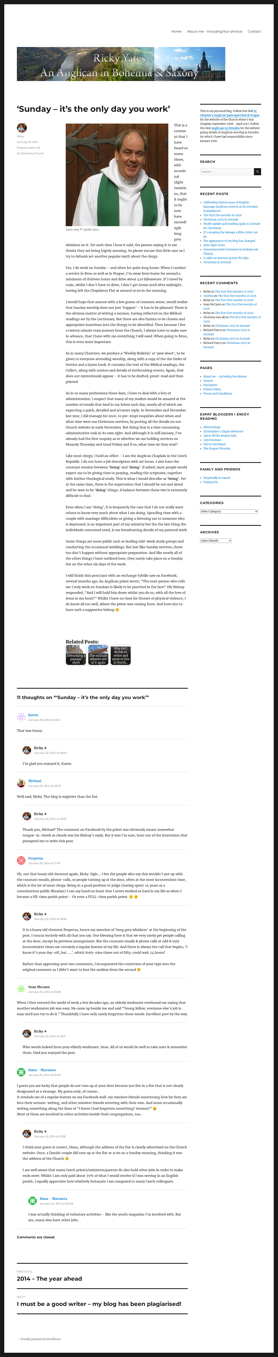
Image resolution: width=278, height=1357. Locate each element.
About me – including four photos (214, 31)
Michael (34, 781)
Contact (254, 31)
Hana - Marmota (42, 1070)
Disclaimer (210, 385)
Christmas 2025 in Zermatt (220, 219)
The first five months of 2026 (222, 215)
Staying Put (210, 482)
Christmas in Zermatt (217, 262)
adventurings (212, 427)
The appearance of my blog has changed (229, 241)
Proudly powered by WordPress (41, 1339)
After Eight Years (214, 245)
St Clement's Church (30, 153)
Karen (33, 715)
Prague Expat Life (28, 147)
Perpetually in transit (216, 478)
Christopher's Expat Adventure (223, 431)
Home (176, 31)
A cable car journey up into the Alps (226, 258)
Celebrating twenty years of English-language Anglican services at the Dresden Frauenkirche (230, 207)
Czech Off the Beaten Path (219, 435)
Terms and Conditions (217, 393)
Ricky (20, 136)
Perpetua (35, 858)
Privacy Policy (212, 389)
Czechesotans (212, 440)
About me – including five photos (225, 376)
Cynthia (208, 296)
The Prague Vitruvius (216, 448)
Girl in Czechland (214, 444)
